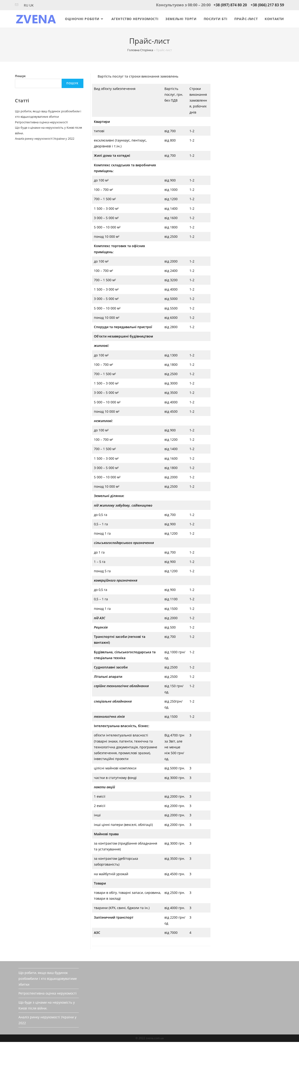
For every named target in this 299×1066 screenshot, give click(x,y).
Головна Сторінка (140, 50)
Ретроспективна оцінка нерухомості (41, 122)
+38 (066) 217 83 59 (267, 4)
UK (31, 5)
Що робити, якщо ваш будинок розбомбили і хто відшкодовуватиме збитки (47, 978)
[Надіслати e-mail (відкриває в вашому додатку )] (17, 5)
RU (26, 5)
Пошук (20, 76)
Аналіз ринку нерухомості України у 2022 (44, 138)
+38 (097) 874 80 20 (230, 4)
